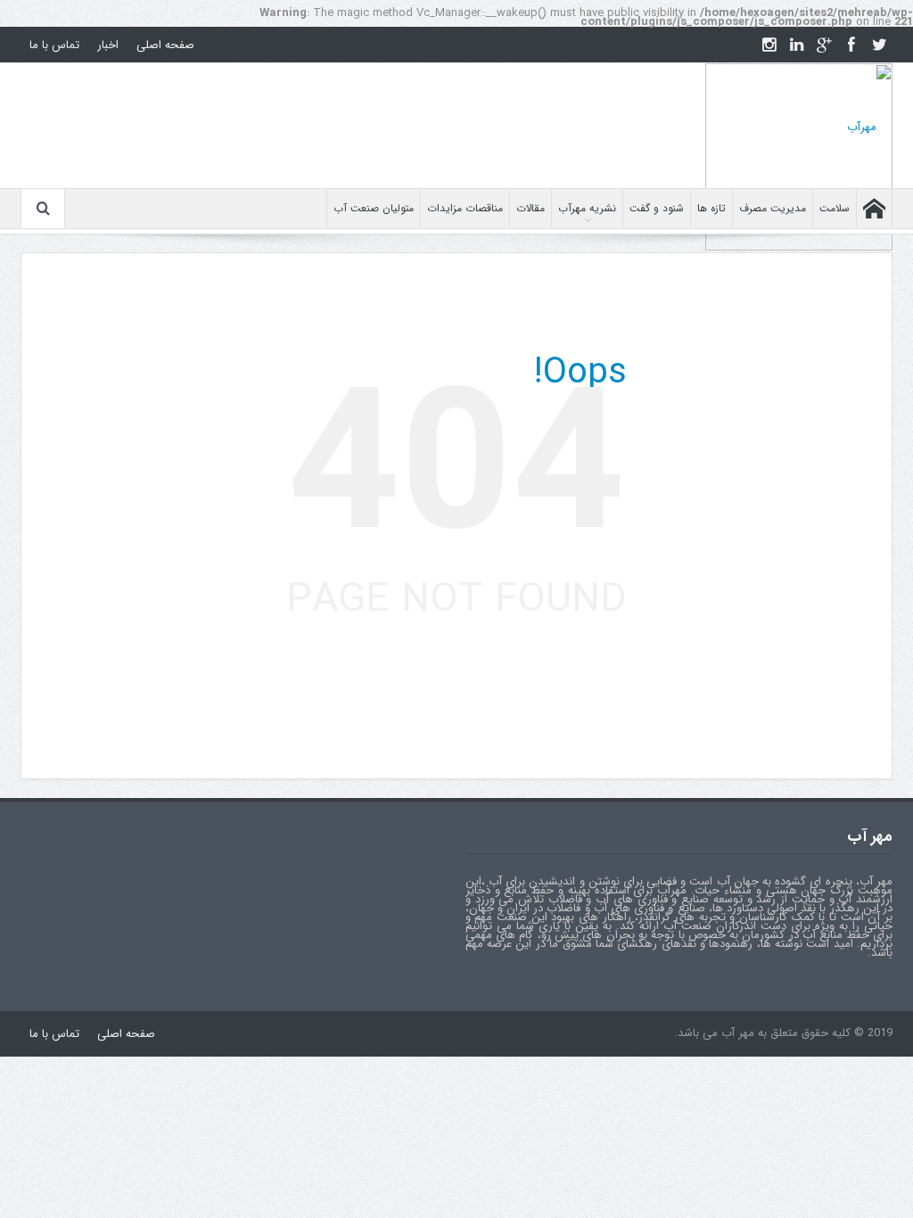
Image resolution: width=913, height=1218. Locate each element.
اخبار (108, 45)
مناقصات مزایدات (465, 208)
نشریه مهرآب (587, 208)
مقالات (530, 208)
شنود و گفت (656, 208)
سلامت (834, 208)
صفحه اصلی (165, 45)
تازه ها (711, 208)
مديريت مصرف (772, 208)
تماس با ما (54, 45)
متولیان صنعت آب (373, 208)
